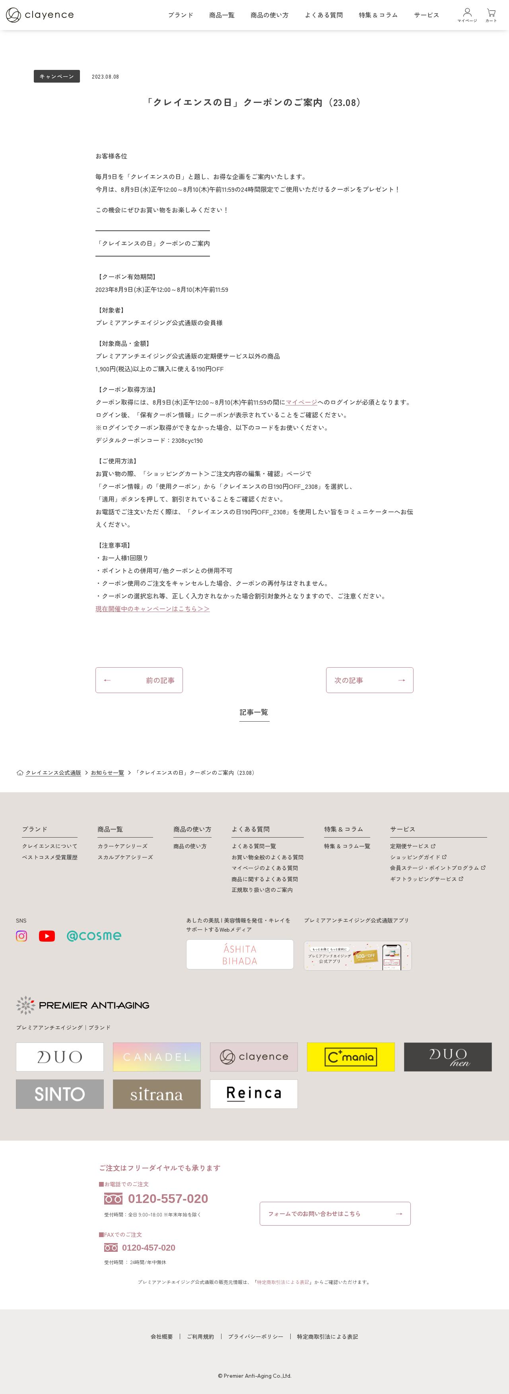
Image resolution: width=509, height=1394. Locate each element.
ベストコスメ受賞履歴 (50, 857)
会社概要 (162, 1336)
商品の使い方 (190, 846)
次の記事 (348, 680)
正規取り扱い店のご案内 (262, 890)
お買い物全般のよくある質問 (267, 857)
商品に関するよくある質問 (264, 879)
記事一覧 (253, 712)
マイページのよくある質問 (264, 868)
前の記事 (160, 680)
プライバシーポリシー (256, 1336)
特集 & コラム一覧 (347, 846)
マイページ (301, 402)
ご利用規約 (200, 1336)
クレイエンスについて (50, 846)
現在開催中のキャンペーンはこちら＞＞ (152, 608)
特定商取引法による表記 (283, 1281)
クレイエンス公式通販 (53, 772)
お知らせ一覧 (107, 772)
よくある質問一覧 (253, 846)
